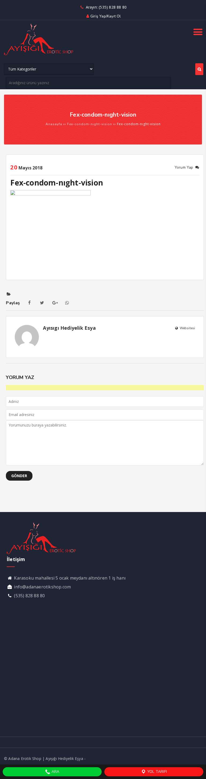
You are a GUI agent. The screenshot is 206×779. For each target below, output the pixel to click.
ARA (55, 771)
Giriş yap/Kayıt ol (105, 16)
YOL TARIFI (156, 771)
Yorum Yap (184, 167)
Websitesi (187, 328)
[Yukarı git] (196, 769)
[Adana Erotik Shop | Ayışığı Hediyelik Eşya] (38, 54)
